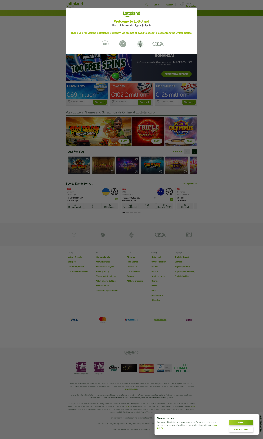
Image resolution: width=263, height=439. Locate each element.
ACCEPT (241, 422)
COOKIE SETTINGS (241, 429)
